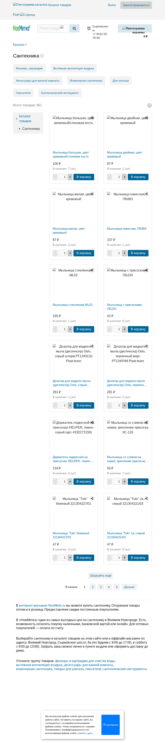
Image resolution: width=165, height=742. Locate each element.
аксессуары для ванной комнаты (88, 665)
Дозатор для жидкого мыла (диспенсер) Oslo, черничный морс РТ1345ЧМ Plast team (127, 383)
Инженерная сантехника (86, 80)
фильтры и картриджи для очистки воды (85, 661)
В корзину (83, 177)
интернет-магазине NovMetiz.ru (42, 605)
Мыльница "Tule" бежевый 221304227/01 (71, 535)
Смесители (23, 92)
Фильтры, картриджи (29, 68)
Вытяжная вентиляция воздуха (73, 68)
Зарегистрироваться (136, 5)
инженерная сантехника (34, 669)
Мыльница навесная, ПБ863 (126, 228)
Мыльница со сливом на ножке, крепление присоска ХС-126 (126, 459)
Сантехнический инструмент (60, 92)
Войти (112, 5)
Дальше (129, 586)
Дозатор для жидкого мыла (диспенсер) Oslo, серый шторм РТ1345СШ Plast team (73, 383)
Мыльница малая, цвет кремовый (69, 230)
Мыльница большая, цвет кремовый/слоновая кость (71, 154)
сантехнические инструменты (125, 669)
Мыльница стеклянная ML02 (73, 304)
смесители (93, 669)
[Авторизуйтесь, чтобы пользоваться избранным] (42, 56)
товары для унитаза (69, 669)
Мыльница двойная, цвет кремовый (124, 154)
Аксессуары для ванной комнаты (37, 80)
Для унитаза (121, 80)
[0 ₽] (135, 28)
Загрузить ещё (100, 575)
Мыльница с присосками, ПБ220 (124, 306)
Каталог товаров (59, 5)
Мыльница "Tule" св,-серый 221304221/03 (126, 535)
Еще (16, 14)
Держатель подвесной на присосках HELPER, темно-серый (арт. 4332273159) (72, 459)
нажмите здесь (85, 733)
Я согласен (110, 724)
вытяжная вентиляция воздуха (39, 665)
